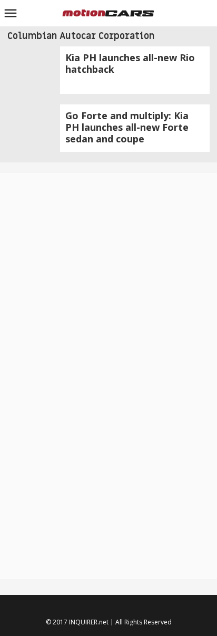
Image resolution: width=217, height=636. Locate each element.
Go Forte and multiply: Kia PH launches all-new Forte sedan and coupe (127, 127)
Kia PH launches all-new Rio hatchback (130, 63)
